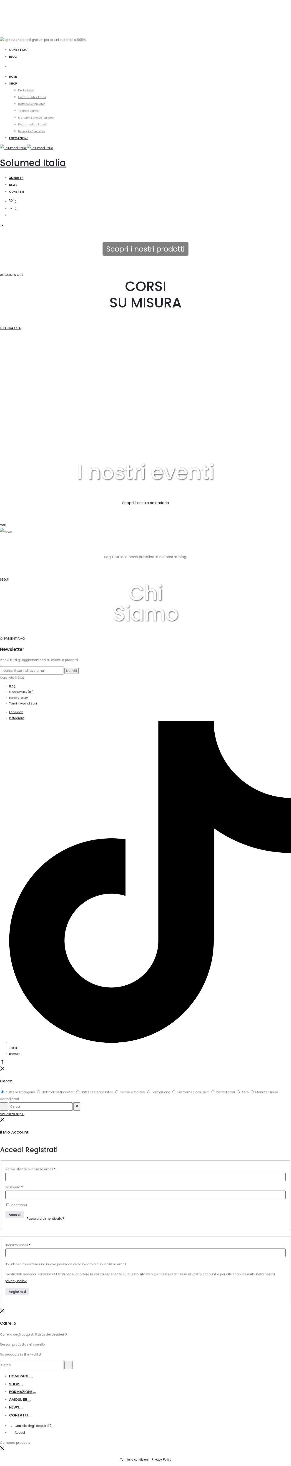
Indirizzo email (17, 1245)
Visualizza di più (12, 1114)
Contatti (16, 192)
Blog (13, 57)
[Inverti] (31, 1377)
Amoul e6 (16, 178)
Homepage (19, 1376)
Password (14, 1187)
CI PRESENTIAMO (12, 638)
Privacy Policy (18, 698)
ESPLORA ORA (10, 328)
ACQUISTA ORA (11, 274)
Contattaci (18, 50)
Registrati (17, 1291)
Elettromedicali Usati (32, 124)
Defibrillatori (26, 90)
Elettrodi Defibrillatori (32, 97)
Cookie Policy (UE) (21, 692)
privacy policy (16, 1281)
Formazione (18, 138)
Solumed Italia (33, 163)
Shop (13, 83)
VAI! (3, 524)
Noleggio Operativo (31, 131)
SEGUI (4, 579)
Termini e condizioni (23, 703)
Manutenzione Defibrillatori (36, 118)
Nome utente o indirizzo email (30, 1169)
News (13, 185)
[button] (2, 1449)
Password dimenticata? (45, 1218)
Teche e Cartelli (28, 111)
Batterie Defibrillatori (31, 104)
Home (13, 77)
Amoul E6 (18, 1399)
